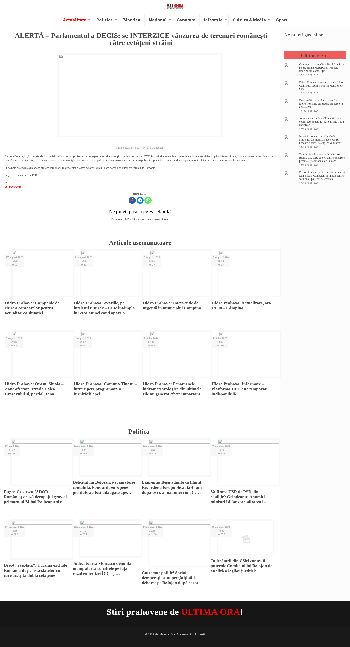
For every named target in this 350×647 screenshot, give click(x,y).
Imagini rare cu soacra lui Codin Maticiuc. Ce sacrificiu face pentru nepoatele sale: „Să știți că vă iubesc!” (321, 139)
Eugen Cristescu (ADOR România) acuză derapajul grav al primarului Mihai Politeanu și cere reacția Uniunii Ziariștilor (35, 497)
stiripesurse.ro (13, 186)
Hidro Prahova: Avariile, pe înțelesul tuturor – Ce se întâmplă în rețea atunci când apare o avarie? (104, 308)
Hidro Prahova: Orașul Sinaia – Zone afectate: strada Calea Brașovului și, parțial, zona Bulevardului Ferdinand (34, 389)
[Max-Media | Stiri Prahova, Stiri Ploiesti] (175, 6)
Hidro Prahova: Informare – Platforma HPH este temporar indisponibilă (239, 388)
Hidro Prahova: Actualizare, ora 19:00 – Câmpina (241, 305)
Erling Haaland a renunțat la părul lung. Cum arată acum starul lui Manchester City (322, 85)
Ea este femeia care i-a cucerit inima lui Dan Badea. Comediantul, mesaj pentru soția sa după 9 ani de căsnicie (322, 176)
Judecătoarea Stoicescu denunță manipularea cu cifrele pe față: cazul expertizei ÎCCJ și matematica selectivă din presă (102, 568)
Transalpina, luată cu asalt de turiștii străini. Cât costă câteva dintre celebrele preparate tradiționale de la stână (322, 158)
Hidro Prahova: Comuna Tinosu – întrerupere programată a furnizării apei (105, 388)
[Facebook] (132, 200)
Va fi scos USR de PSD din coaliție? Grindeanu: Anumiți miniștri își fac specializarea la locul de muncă (238, 497)
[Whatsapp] (148, 200)
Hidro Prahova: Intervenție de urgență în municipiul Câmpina (172, 305)
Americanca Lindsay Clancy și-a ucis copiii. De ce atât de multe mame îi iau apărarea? (321, 121)
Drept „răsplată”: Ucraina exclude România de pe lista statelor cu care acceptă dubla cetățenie (35, 570)
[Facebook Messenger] (140, 200)
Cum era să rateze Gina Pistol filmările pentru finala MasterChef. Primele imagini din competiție (321, 67)
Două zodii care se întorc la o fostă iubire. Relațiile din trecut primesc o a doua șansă (321, 103)
